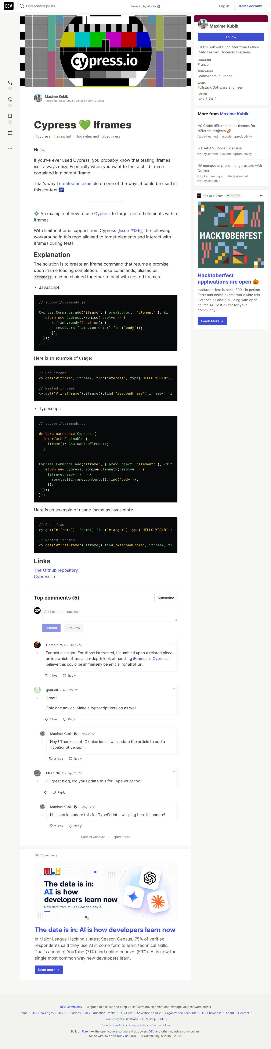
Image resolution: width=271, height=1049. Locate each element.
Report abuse (121, 837)
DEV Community (71, 1007)
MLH (163, 1019)
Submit (51, 628)
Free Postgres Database (121, 1019)
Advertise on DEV (149, 1013)
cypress (43, 136)
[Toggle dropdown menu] (173, 643)
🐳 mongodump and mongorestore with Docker (229, 172)
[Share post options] (10, 148)
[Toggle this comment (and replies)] (37, 652)
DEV (151, 1031)
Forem (86, 1031)
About (230, 1013)
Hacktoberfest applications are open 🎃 (228, 278)
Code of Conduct (93, 837)
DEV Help (126, 1013)
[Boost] (10, 132)
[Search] (22, 6)
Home (23, 1013)
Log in (224, 6)
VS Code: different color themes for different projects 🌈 (226, 131)
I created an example (78, 183)
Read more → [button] (48, 970)
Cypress (102, 213)
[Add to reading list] (10, 118)
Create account (250, 6)
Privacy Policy (138, 1025)
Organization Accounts (180, 1013)
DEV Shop (149, 1019)
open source (109, 1031)
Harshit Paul (56, 645)
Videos (76, 1013)
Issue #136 (129, 230)
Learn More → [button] (212, 321)
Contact (243, 1013)
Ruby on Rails (126, 1036)
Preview (73, 628)
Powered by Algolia (143, 6)
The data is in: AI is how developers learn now (105, 930)
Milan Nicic (55, 773)
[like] (45, 792)
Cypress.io (44, 576)
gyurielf (52, 690)
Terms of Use (161, 1025)
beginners (111, 136)
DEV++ (62, 1013)
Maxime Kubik (56, 96)
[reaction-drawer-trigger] (10, 85)
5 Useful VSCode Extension (224, 151)
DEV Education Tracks (100, 1013)
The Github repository (56, 570)
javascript (62, 136)
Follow (231, 37)
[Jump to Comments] (10, 101)
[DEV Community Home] (8, 6)
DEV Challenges (43, 1013)
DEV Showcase (211, 1013)
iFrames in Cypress (150, 658)
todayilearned (87, 136)
